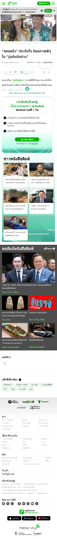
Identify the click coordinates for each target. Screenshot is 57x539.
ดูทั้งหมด (48, 243)
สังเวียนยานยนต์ (36, 342)
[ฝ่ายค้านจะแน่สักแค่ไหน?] (42, 297)
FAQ (17, 482)
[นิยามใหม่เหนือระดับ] (42, 325)
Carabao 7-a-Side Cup (30, 459)
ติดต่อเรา (28, 489)
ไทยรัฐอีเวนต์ (7, 469)
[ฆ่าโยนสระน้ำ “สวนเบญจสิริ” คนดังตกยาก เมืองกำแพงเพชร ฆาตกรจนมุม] (16, 217)
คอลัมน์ (43, 434)
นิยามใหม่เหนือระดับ (36, 335)
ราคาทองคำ (43, 421)
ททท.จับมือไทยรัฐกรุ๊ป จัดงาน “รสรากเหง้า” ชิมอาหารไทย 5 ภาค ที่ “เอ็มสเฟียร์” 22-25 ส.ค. (15, 176)
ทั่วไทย (23, 415)
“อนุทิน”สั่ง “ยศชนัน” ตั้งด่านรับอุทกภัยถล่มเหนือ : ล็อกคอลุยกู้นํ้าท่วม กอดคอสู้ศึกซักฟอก (26, 281)
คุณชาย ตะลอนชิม (9, 342)
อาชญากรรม (6, 421)
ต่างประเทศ (43, 418)
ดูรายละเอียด (17, 137)
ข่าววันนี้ (21, 384)
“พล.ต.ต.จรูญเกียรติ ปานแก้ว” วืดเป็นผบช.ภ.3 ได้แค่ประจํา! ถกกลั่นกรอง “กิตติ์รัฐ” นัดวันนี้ (41, 176)
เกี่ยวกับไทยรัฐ (28, 479)
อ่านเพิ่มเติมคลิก (12, 12)
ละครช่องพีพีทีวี (45, 380)
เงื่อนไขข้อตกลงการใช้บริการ (12, 489)
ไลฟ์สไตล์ (5, 443)
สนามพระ (6, 314)
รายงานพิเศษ (7, 434)
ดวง (23, 437)
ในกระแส (42, 415)
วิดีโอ (24, 440)
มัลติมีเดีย (25, 443)
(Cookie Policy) (30, 12)
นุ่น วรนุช (33, 380)
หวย (41, 437)
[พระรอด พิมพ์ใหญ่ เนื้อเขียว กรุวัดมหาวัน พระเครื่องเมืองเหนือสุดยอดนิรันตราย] (15, 297)
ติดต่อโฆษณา (38, 489)
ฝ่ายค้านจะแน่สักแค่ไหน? (38, 307)
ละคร (29, 384)
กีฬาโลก (24, 456)
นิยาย (13, 384)
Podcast (43, 440)
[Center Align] (54, 11)
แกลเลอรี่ (5, 459)
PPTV (5, 384)
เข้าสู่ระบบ (46, 137)
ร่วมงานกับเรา (15, 479)
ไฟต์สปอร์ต (6, 456)
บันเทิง (39, 62)
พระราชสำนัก (7, 415)
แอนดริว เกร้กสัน (21, 380)
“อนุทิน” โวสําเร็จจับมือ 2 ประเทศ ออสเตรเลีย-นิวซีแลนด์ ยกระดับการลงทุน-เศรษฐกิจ (40, 202)
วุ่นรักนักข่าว (18, 81)
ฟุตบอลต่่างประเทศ (9, 453)
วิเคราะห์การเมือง (9, 287)
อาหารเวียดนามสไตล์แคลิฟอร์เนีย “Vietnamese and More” (14, 336)
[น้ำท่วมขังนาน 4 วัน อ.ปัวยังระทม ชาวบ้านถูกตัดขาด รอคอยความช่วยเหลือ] (16, 190)
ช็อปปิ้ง (5, 466)
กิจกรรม (5, 479)
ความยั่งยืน (6, 424)
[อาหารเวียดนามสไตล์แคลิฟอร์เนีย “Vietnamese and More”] (15, 325)
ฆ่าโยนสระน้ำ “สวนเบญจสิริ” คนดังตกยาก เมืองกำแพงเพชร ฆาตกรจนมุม (15, 229)
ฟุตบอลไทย (25, 453)
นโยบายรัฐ (25, 418)
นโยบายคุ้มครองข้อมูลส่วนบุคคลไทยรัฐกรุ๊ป (17, 485)
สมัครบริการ (44, 3)
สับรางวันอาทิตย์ (36, 314)
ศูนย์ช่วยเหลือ (26, 482)
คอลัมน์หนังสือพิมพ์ (17, 243)
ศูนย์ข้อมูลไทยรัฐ (8, 482)
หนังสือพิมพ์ (30, 62)
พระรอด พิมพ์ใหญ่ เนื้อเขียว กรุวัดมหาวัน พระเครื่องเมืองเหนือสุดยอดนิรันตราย (14, 309)
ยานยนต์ (24, 421)
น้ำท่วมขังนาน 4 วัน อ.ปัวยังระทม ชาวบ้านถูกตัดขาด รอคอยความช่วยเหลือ (15, 202)
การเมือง (5, 418)
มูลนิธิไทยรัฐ (39, 479)
